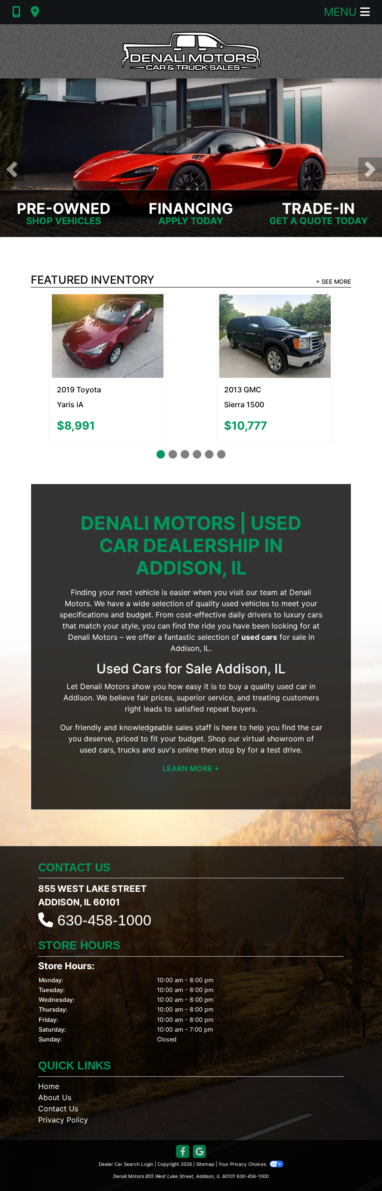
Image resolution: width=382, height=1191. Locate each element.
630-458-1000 (104, 877)
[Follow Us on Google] (199, 1109)
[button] (12, 169)
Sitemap (205, 1121)
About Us (54, 1054)
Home (48, 1043)
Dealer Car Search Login (126, 1121)
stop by (232, 706)
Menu (342, 12)
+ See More (333, 281)
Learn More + (191, 725)
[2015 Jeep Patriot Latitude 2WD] (274, 312)
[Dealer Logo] (191, 51)
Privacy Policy (63, 1076)
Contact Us (58, 1065)
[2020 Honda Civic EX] (107, 314)
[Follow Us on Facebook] (182, 1109)
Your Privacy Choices (242, 1121)
